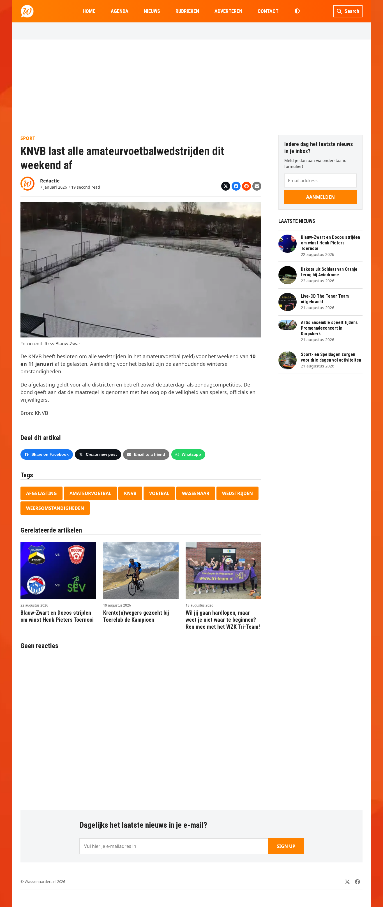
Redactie (49, 181)
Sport (27, 138)
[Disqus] (140, 727)
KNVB (130, 493)
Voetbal (159, 493)
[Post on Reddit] (246, 186)
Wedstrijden (237, 493)
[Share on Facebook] (236, 186)
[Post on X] (225, 186)
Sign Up (286, 846)
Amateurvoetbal (90, 493)
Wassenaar (195, 493)
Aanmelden (320, 197)
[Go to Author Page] (27, 183)
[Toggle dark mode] (297, 11)
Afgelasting (41, 493)
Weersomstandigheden (55, 508)
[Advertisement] (191, 87)
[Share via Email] (256, 186)
